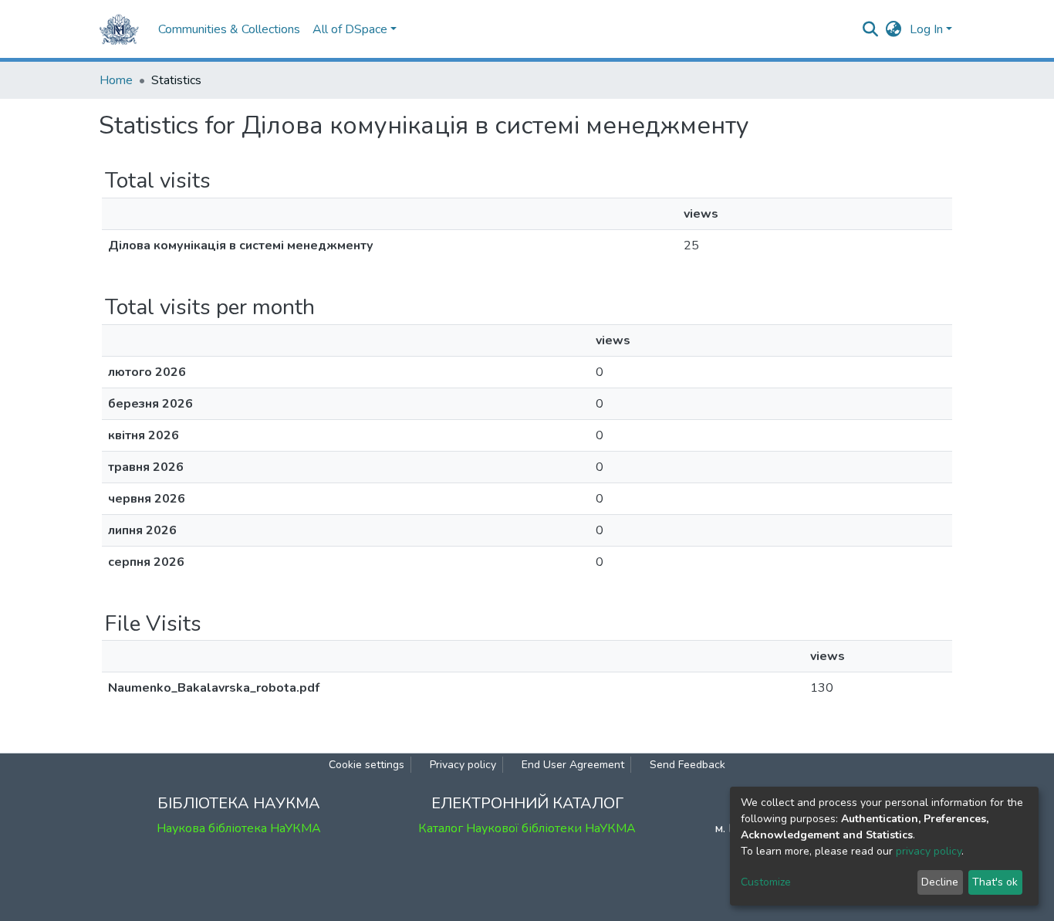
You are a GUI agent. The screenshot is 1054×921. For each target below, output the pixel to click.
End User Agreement (573, 764)
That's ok (995, 882)
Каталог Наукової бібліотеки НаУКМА (527, 828)
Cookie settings (366, 764)
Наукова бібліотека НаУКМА (239, 828)
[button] (894, 29)
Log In (926, 29)
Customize (766, 882)
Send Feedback (687, 764)
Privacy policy (463, 764)
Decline (939, 882)
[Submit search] (870, 29)
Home (116, 80)
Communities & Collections (229, 29)
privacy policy (928, 851)
